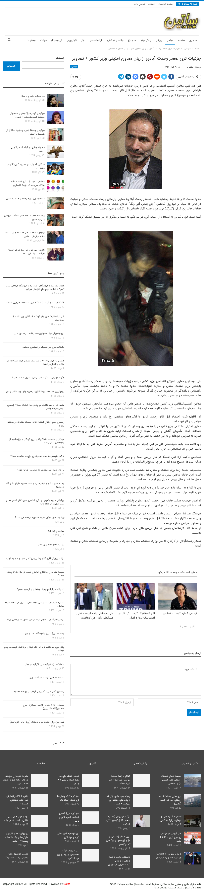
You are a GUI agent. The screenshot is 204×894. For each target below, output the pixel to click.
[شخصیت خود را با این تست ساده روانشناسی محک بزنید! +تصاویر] (55, 186)
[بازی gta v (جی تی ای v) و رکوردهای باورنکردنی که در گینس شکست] (141, 841)
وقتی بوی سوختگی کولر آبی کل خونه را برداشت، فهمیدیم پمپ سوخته (34, 648)
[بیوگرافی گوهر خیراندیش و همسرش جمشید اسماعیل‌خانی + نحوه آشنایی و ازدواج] (55, 117)
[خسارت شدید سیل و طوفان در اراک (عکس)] (192, 821)
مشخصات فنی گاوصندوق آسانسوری (46, 678)
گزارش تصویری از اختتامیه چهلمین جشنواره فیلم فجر (168, 855)
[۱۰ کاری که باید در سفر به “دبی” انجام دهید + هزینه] (55, 168)
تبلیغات (151, 4)
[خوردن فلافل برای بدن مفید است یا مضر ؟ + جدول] (90, 780)
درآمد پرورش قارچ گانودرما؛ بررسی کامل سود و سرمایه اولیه (35, 558)
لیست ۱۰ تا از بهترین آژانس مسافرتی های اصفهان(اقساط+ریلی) (43, 706)
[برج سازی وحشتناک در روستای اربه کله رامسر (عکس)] (192, 800)
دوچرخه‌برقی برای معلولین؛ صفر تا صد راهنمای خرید (38, 333)
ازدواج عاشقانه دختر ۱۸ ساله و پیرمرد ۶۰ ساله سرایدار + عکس (25, 234)
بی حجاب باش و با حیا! (33, 96)
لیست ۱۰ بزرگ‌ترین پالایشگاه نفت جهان (44, 633)
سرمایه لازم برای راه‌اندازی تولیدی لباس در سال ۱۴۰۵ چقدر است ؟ (35, 573)
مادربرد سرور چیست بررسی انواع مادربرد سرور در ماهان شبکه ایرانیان (34, 604)
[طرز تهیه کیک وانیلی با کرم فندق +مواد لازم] (90, 800)
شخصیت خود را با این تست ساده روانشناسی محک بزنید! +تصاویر (28, 183)
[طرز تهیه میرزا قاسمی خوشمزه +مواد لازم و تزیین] (90, 817)
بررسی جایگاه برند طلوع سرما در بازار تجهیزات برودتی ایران (35, 620)
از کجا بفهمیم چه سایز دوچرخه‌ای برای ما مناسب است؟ (37, 456)
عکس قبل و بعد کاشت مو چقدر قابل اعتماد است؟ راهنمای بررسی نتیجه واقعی (35, 406)
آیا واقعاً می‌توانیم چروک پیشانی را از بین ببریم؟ (40, 589)
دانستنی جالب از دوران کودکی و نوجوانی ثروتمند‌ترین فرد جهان (119, 860)
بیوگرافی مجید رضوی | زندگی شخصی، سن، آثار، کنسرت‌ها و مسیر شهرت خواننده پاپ (35, 502)
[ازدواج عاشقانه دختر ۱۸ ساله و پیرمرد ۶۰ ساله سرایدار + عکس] (55, 237)
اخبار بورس (72, 40)
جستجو (60, 58)
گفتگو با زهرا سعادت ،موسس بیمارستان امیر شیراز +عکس (119, 779)
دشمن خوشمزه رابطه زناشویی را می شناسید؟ (16, 855)
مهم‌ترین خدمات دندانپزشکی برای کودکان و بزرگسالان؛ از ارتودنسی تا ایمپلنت (36, 440)
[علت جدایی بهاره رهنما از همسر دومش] (55, 203)
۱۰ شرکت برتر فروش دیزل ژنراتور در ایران (44, 664)
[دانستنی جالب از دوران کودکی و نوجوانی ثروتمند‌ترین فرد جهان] (141, 861)
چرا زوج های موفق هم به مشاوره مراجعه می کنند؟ (39, 517)
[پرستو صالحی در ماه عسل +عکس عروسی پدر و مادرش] (55, 220)
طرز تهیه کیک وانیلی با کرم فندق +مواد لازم (68, 798)
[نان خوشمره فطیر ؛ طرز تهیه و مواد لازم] (90, 838)
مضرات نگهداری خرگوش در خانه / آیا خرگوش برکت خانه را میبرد (15, 779)
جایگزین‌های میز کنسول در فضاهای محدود (43, 347)
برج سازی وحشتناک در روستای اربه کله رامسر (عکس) (170, 800)
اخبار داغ (132, 40)
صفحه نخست (165, 4)
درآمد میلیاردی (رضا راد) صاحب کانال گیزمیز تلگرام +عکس (118, 820)
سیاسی (170, 40)
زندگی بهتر (146, 40)
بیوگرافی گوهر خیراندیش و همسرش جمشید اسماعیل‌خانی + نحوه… (27, 115)
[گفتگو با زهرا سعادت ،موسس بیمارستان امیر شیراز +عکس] (141, 780)
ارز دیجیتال (56, 40)
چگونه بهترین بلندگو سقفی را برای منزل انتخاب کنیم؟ (38, 378)
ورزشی (159, 40)
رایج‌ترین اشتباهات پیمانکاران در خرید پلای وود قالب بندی (35, 391)
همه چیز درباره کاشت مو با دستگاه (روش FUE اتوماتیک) (37, 722)
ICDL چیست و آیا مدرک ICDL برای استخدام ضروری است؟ (35, 303)
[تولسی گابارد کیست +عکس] (177, 596)
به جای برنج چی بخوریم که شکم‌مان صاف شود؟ (40, 470)
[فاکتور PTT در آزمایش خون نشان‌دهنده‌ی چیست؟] (39, 800)
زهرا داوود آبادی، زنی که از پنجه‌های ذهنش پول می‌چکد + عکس (118, 800)
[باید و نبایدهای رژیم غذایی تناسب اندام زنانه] (39, 821)
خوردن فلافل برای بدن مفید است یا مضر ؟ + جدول (68, 779)
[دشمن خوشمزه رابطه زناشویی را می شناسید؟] (39, 858)
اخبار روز (193, 40)
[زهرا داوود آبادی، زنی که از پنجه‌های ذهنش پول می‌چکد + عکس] (141, 800)
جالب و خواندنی (115, 40)
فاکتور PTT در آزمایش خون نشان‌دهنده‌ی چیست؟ (17, 800)
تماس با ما (139, 4)
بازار (83, 40)
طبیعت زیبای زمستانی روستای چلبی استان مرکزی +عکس (170, 779)
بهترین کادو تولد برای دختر (51, 545)
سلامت (181, 40)
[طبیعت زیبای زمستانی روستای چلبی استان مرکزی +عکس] (192, 780)
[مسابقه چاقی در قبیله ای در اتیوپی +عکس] (55, 151)
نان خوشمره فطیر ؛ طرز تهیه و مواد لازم (68, 835)
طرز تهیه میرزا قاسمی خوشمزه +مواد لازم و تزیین (69, 817)
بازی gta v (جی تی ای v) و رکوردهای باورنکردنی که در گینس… (118, 840)
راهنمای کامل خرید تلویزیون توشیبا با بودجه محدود (39, 691)
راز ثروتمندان (96, 40)
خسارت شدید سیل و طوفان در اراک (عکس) (170, 818)
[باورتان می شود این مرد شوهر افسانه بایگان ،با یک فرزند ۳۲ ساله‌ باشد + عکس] (55, 254)
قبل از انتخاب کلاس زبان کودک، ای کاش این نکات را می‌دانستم (38, 318)
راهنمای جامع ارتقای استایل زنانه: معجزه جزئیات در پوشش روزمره (35, 423)
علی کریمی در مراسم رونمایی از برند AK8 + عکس (170, 837)
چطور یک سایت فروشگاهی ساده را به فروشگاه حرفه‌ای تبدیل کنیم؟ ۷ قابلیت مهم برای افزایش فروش (34, 287)
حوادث (43, 40)
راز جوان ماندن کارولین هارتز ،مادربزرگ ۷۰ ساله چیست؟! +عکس (16, 837)
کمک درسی (58, 743)
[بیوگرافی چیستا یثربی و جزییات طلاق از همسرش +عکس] (55, 134)
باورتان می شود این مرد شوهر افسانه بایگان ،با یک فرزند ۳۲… (26, 252)
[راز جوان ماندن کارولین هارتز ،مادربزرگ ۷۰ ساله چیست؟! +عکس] (39, 838)
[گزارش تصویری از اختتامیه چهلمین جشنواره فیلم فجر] (192, 858)
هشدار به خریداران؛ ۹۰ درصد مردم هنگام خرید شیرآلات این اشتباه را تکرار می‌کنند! (35, 362)
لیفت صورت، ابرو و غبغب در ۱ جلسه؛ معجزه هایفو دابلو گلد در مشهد (35, 485)
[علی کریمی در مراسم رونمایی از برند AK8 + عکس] (192, 838)
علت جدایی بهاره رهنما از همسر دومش (25, 198)
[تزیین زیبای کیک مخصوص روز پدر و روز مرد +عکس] (90, 855)
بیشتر (32, 40)
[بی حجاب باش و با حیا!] (55, 100)
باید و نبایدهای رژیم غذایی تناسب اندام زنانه (16, 818)
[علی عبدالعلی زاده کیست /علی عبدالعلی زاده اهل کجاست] (94, 596)
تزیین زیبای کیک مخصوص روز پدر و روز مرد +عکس (68, 854)
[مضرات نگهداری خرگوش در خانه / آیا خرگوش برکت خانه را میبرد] (39, 780)
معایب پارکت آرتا (56, 531)
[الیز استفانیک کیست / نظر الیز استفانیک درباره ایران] (136, 596)
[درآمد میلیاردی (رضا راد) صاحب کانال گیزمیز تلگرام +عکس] (141, 821)
